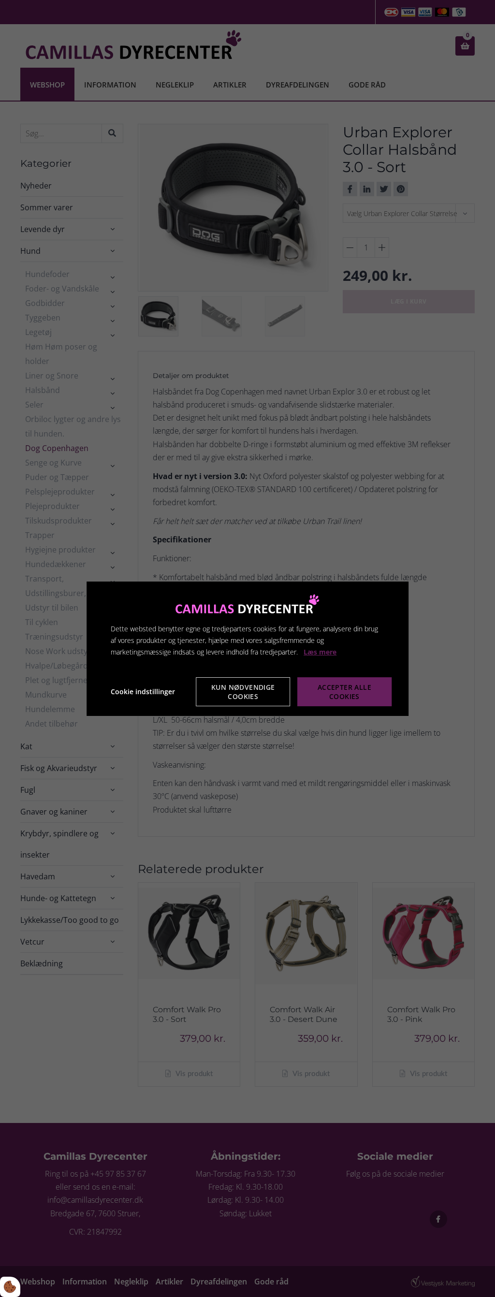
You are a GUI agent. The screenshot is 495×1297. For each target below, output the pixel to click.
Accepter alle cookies (344, 692)
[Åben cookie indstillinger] (10, 1287)
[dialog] (247, 648)
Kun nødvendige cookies (243, 692)
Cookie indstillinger (143, 691)
